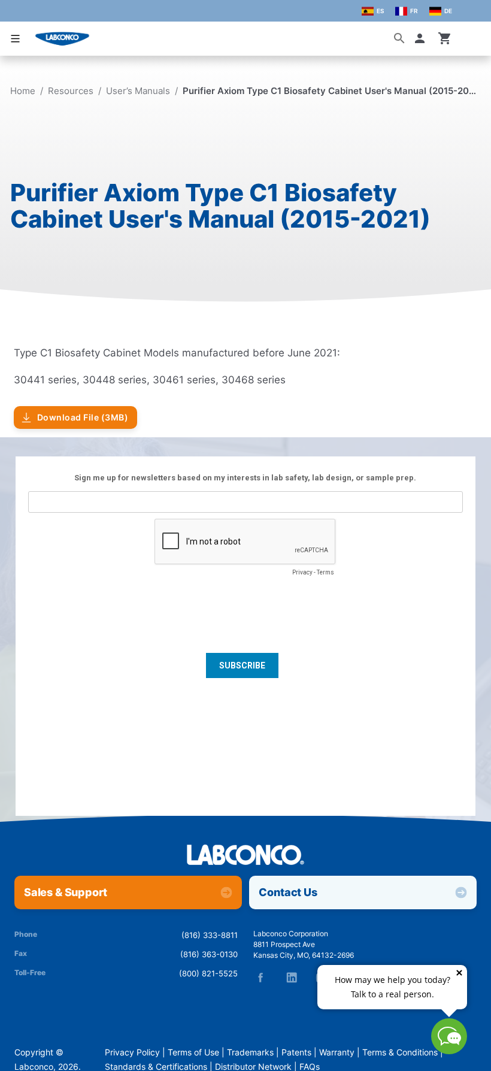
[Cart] (445, 38)
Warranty (336, 1052)
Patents (296, 1052)
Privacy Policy (132, 1052)
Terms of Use (193, 1052)
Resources (70, 90)
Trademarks (250, 1052)
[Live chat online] (449, 1051)
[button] (422, 38)
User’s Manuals (138, 90)
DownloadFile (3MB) (83, 417)
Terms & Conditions (400, 1052)
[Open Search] (399, 38)
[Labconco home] (245, 856)
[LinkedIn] (291, 977)
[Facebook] (260, 977)
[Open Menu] (15, 38)
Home (22, 90)
